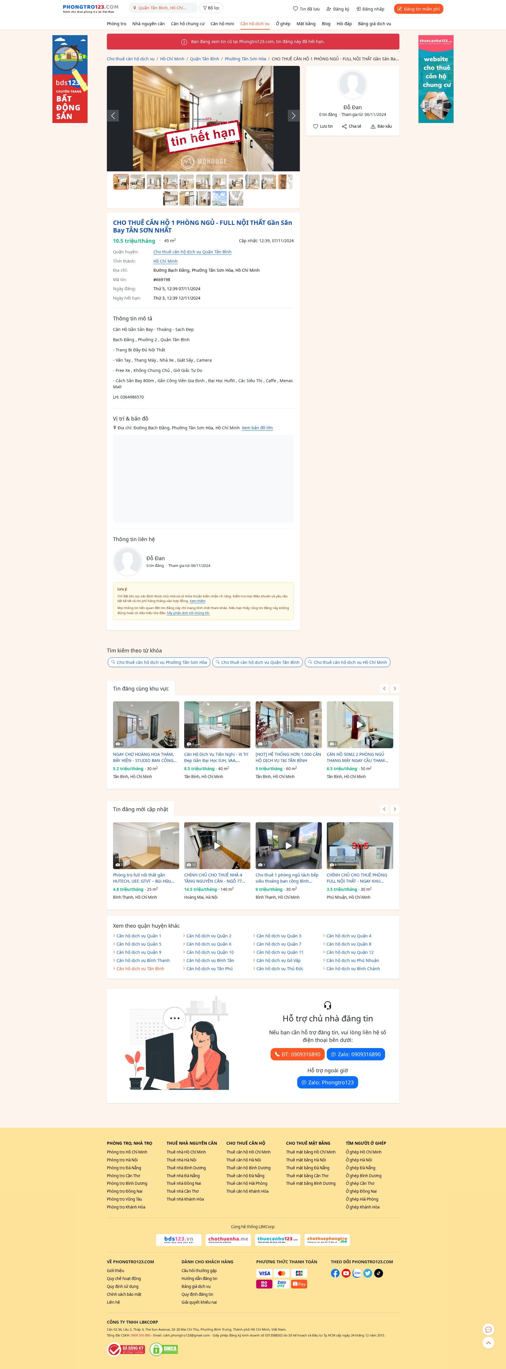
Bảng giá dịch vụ (374, 23)
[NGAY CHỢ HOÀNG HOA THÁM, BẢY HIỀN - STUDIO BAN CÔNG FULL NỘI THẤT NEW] (146, 724)
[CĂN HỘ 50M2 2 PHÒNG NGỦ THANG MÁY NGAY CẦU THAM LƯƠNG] (360, 724)
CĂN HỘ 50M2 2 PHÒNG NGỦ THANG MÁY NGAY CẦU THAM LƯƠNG (356, 757)
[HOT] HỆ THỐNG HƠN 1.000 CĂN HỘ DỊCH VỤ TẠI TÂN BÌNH (288, 757)
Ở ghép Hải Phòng (362, 1199)
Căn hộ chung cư (187, 23)
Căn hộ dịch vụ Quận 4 (348, 936)
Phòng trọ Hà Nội (122, 1160)
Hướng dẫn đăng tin (199, 1278)
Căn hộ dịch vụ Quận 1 (139, 936)
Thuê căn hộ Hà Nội (243, 1160)
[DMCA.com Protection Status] (163, 1349)
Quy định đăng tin (197, 1294)
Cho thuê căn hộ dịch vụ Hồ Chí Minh (350, 662)
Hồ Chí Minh (165, 261)
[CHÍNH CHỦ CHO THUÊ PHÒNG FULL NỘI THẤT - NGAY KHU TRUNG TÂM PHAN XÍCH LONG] (360, 845)
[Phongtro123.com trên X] (367, 1276)
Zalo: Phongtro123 (331, 1082)
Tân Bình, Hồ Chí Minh (132, 776)
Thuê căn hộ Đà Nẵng (245, 1175)
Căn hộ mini (222, 23)
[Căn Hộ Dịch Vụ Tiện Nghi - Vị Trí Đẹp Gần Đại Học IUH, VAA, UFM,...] (217, 724)
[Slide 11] (285, 182)
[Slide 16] (236, 198)
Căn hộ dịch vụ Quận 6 (209, 944)
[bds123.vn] (178, 1240)
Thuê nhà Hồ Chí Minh (186, 1152)
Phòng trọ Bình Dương (127, 1183)
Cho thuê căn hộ (245, 1143)
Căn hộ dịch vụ (255, 23)
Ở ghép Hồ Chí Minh (364, 1152)
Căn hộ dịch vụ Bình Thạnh (143, 960)
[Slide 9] (252, 182)
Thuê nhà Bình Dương (186, 1167)
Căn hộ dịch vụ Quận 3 (279, 936)
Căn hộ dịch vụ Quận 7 (279, 944)
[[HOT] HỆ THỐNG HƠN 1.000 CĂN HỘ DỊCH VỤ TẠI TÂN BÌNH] (289, 724)
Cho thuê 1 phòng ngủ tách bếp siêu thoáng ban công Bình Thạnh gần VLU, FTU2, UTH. (287, 878)
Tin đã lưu (310, 9)
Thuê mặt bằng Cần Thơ (307, 1175)
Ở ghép (283, 23)
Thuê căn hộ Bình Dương (248, 1167)
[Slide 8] (236, 182)
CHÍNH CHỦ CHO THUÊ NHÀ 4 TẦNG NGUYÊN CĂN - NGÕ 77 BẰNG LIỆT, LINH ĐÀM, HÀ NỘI (214, 878)
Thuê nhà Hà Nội (181, 1160)
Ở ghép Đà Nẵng (360, 1167)
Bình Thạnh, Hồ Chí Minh (135, 897)
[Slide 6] (203, 182)
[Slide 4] (170, 182)
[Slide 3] (154, 182)
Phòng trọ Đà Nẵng (124, 1167)
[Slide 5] (187, 182)
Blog (326, 23)
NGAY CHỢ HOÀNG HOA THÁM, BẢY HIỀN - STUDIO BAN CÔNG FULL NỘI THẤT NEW (143, 757)
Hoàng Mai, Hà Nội (201, 897)
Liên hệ (113, 1302)
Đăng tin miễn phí (422, 9)
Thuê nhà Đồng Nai (184, 1183)
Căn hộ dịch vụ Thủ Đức (280, 968)
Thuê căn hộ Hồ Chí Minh (248, 1152)
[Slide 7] (220, 182)
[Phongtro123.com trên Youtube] (346, 1276)
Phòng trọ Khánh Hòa (126, 1207)
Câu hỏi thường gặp (199, 1270)
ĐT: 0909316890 (301, 1054)
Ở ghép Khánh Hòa (363, 1207)
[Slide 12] (170, 198)
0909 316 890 (140, 1335)
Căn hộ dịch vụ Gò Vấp (279, 960)
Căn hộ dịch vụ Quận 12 (350, 952)
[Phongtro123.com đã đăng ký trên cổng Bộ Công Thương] (126, 1349)
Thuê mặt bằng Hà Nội (306, 1160)
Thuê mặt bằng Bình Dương (311, 1183)
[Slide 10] (269, 182)
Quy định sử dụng (123, 1286)
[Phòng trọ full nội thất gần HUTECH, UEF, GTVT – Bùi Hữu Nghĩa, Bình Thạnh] (146, 845)
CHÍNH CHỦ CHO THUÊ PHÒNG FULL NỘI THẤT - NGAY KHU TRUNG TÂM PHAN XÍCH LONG (357, 878)
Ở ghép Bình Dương (364, 1175)
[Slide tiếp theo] (291, 115)
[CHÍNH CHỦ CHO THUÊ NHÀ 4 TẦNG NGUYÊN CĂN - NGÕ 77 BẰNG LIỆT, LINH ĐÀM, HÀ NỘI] (217, 845)
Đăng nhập (373, 9)
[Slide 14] (203, 198)
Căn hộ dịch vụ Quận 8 (348, 944)
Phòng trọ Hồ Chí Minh (127, 1152)
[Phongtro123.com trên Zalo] (357, 1276)
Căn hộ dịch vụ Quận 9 (139, 952)
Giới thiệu (115, 1270)
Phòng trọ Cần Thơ (123, 1175)
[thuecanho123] (277, 1240)
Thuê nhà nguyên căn (192, 1143)
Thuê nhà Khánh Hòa (185, 1199)
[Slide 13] (187, 198)
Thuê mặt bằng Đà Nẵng (307, 1167)
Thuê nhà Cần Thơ (183, 1191)
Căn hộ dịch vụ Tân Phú (210, 968)
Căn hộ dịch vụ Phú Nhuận (352, 960)
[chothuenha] (228, 1240)
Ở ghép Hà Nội (359, 1160)
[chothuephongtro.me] (327, 1240)
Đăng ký (341, 9)
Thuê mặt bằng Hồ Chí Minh (311, 1152)
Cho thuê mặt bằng (308, 1143)
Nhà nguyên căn (148, 23)
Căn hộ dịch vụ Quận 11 (280, 952)
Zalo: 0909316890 (359, 1054)
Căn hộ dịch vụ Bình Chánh (353, 968)
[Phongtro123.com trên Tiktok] (378, 1276)
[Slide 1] (121, 182)
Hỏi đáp (344, 23)
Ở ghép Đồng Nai (361, 1191)
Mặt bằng (306, 23)
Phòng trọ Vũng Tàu (124, 1199)
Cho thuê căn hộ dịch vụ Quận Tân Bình (192, 251)
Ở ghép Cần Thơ (360, 1183)
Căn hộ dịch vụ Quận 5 (139, 944)
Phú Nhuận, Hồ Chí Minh (348, 897)
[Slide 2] (138, 182)
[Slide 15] (220, 198)
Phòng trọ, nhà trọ (129, 1143)
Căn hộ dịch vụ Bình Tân (210, 960)
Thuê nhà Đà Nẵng (183, 1175)
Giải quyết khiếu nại (199, 1302)
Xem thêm (197, 601)
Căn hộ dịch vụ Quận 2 (209, 936)
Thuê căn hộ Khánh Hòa (247, 1191)
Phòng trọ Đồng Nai (124, 1191)
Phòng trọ (116, 23)
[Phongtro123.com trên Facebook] (335, 1276)
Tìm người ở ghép (366, 1143)
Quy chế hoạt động (124, 1278)
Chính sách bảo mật (124, 1294)
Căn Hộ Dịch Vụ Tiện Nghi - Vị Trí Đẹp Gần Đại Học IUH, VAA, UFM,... (216, 757)
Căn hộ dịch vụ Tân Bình (140, 968)
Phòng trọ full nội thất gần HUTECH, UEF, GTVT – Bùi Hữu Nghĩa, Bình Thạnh (142, 878)
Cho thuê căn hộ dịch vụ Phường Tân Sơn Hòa (162, 662)
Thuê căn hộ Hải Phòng (246, 1183)
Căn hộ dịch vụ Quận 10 (210, 952)
